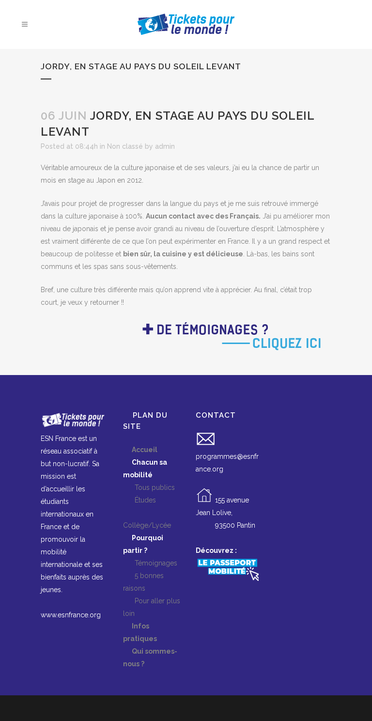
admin (165, 146)
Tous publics (149, 487)
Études (139, 500)
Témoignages (150, 563)
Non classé (125, 146)
